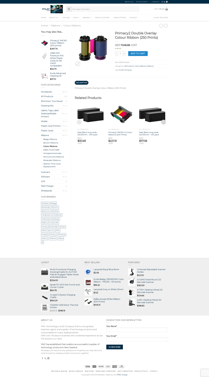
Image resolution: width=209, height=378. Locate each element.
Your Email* (111, 336)
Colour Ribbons (72, 25)
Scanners (45, 172)
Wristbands (46, 191)
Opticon (50, 231)
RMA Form (89, 371)
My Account (141, 2)
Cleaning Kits (47, 106)
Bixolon (55, 207)
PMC (58, 231)
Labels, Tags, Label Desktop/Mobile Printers (50, 113)
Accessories (46, 92)
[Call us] (164, 2)
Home (43, 18)
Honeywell (46, 227)
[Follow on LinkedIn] (167, 2)
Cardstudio (57, 215)
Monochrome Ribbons (53, 157)
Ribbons (55, 25)
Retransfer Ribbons (52, 160)
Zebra (60, 238)
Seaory (44, 238)
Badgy (53, 203)
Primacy (52, 235)
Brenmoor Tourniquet (52, 101)
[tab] (82, 83)
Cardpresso (46, 215)
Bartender (46, 207)
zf (42, 242)
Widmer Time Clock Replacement (52, 165)
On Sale (66, 18)
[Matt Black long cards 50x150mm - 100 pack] (152, 114)
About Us (129, 2)
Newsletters (120, 18)
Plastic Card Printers (51, 126)
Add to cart (138, 53)
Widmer (53, 238)
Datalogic (55, 219)
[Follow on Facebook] (162, 2)
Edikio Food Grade (51, 150)
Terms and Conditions (105, 371)
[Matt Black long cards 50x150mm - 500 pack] (91, 114)
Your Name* (111, 326)
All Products (47, 96)
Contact (156, 2)
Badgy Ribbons (50, 139)
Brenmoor (46, 211)
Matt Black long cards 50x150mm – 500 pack (87, 133)
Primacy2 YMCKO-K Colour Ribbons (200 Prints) (120, 133)
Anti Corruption (125, 371)
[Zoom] (77, 63)
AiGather (45, 203)
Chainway (45, 219)
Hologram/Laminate (52, 153)
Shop (75, 18)
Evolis (51, 223)
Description (81, 83)
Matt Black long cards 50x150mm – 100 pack (149, 133)
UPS (43, 181)
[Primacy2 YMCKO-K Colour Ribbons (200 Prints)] (121, 114)
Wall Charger (47, 186)
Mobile (44, 121)
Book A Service (76, 371)
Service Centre (102, 18)
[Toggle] (66, 91)
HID (56, 223)
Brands (86, 18)
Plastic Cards (47, 131)
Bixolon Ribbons (50, 143)
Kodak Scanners (58, 227)
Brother (55, 211)
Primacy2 (61, 235)
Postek (44, 235)
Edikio (44, 223)
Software (45, 177)
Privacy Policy (141, 371)
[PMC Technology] (52, 9)
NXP (43, 231)
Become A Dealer (59, 371)
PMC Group (122, 375)
